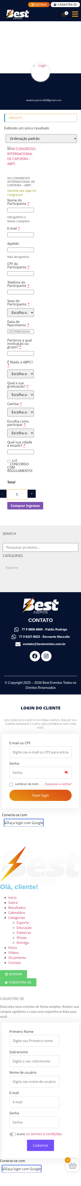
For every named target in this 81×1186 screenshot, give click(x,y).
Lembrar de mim (26, 784)
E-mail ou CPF (20, 743)
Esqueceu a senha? (58, 784)
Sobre (13, 902)
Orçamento (17, 957)
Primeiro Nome (21, 1031)
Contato (14, 962)
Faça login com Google (25, 823)
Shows (22, 937)
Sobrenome (18, 1052)
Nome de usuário (23, 1072)
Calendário (16, 912)
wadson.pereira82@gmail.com (43, 100)
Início (12, 897)
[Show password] (66, 772)
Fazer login (40, 795)
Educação (24, 927)
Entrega (23, 942)
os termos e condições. (44, 1134)
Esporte (12, 567)
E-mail (14, 1093)
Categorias (16, 917)
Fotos (12, 947)
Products (15, 118)
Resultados (17, 907)
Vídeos (13, 952)
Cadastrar (40, 1145)
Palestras (24, 932)
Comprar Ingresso (25, 505)
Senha (14, 763)
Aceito (21, 1134)
